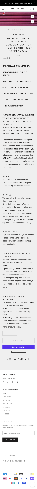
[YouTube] (17, 382)
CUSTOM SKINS (7, 404)
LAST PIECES (6, 397)
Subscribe (10, 440)
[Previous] (8, 29)
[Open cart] (34, 9)
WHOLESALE (7, 400)
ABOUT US (6, 411)
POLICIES (5, 414)
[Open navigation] (3, 9)
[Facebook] (3, 382)
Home (4, 394)
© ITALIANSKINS (8, 455)
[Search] (31, 9)
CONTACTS (6, 407)
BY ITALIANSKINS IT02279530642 (13, 461)
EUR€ (18, 450)
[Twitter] (8, 382)
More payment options (18, 352)
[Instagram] (12, 382)
